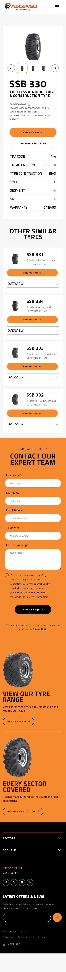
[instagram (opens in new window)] (22, 882)
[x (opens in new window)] (14, 882)
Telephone (12, 527)
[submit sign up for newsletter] (57, 917)
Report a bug (39, 937)
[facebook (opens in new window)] (6, 882)
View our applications (21, 811)
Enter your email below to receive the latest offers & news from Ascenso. (29, 906)
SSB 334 (35, 301)
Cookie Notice (24, 937)
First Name (13, 475)
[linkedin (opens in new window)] (30, 882)
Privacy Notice (40, 629)
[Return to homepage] (21, 7)
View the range (17, 721)
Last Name (12, 492)
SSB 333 (35, 348)
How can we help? (17, 545)
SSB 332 (35, 395)
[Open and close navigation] (57, 7)
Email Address (14, 510)
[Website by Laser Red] (33, 945)
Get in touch (10, 872)
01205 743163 (12, 868)
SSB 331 (35, 254)
